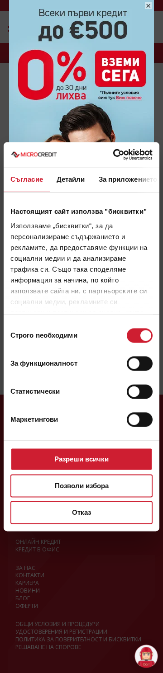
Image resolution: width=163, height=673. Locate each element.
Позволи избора (82, 485)
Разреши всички (81, 459)
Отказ (81, 512)
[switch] (140, 363)
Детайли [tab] (71, 179)
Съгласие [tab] (26, 179)
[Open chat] (146, 656)
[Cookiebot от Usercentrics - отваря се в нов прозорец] (115, 154)
